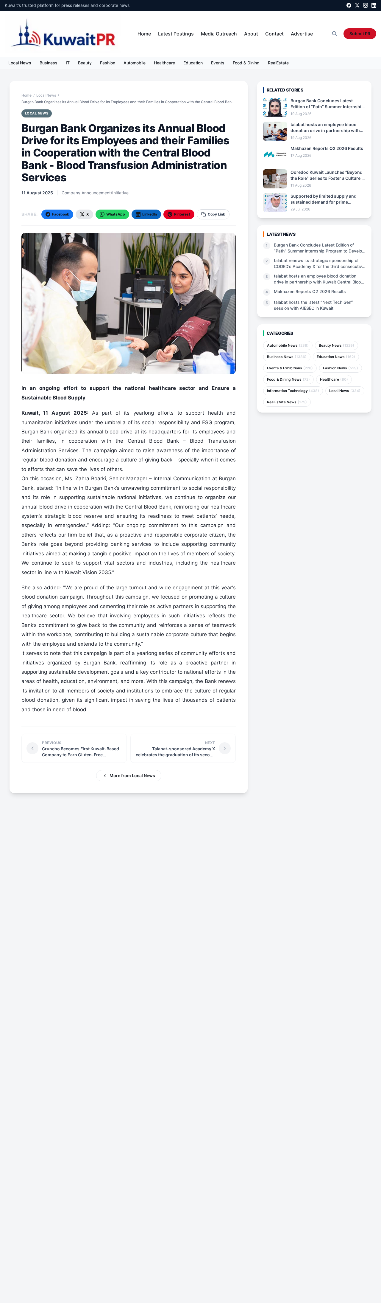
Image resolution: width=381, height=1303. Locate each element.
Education (193, 62)
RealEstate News (287, 402)
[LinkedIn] (373, 5)
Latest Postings (176, 34)
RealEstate (278, 62)
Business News (287, 356)
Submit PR (359, 33)
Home (144, 34)
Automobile (135, 62)
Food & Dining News (288, 379)
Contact (274, 34)
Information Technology (293, 390)
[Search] (334, 33)
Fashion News (340, 368)
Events (217, 62)
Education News (336, 356)
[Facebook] (348, 5)
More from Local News (132, 775)
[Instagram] (365, 5)
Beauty (85, 62)
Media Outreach (219, 34)
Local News (19, 62)
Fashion (107, 62)
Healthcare (164, 62)
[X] (357, 5)
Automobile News (288, 345)
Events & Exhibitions (290, 368)
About (251, 34)
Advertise (302, 34)
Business (48, 62)
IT (68, 62)
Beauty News (336, 345)
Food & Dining (246, 62)
